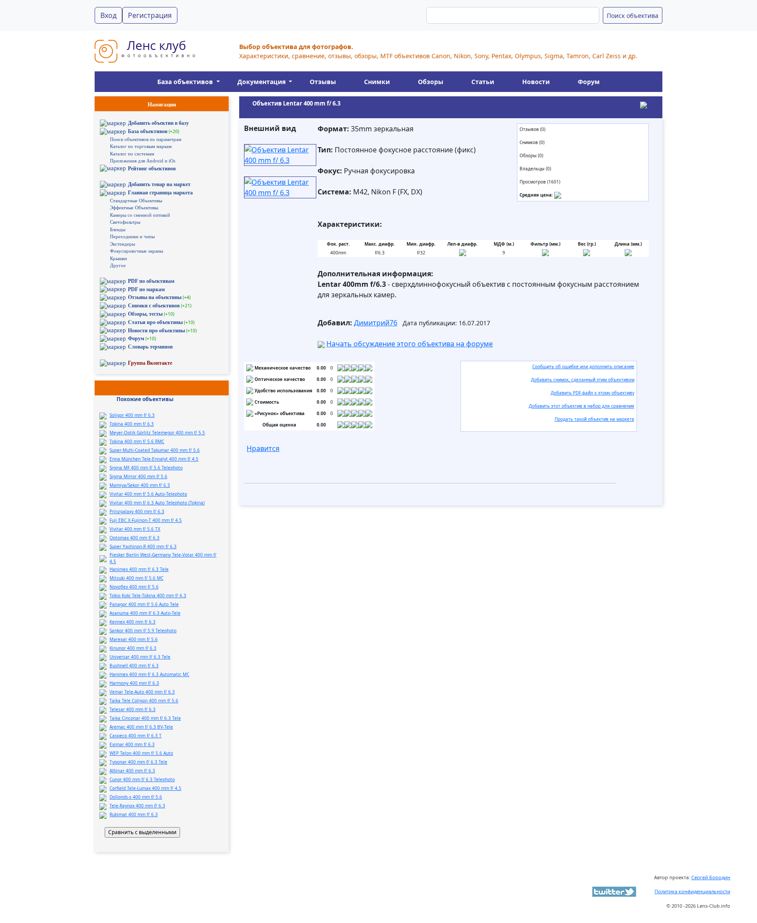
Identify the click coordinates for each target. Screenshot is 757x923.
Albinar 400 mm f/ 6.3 (132, 771)
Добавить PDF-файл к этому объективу (592, 393)
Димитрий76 (375, 323)
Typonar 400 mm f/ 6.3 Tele (138, 762)
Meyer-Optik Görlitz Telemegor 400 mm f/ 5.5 (157, 433)
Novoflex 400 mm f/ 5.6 (134, 587)
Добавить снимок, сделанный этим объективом (582, 380)
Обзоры (430, 82)
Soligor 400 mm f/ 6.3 (132, 415)
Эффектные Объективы (134, 207)
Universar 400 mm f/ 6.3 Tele (140, 657)
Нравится (263, 448)
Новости (536, 82)
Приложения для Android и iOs (142, 160)
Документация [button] (262, 82)
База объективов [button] (186, 82)
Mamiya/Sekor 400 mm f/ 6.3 (140, 485)
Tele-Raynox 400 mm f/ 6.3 (137, 806)
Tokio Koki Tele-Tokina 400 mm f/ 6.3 (148, 595)
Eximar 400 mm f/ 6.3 (132, 744)
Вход (108, 15)
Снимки (377, 82)
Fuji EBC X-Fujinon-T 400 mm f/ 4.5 (146, 520)
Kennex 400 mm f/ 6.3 (133, 622)
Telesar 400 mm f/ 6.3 (133, 709)
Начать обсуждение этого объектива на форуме (409, 344)
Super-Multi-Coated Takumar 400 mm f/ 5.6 (155, 450)
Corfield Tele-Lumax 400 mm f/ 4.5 (145, 788)
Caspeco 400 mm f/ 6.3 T (136, 736)
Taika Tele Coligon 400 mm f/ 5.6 (144, 701)
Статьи (482, 82)
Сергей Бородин (710, 877)
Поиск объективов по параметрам (145, 139)
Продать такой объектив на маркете (594, 419)
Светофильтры (125, 222)
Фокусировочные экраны (136, 251)
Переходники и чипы (132, 236)
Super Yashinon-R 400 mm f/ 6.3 (143, 546)
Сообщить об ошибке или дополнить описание (583, 366)
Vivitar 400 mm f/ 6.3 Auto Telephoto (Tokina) (157, 503)
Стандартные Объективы (136, 200)
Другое (118, 265)
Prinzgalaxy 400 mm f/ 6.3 (137, 511)
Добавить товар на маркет (159, 184)
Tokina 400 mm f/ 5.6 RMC (137, 441)
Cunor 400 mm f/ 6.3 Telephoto (142, 779)
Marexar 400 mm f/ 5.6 (134, 639)
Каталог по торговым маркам (141, 146)
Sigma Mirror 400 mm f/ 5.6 (138, 476)
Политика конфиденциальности (692, 891)
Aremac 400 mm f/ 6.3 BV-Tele (141, 727)
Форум (589, 82)
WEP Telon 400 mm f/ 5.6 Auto (141, 753)
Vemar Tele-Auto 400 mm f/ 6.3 (142, 692)
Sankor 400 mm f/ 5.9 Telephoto (143, 630)
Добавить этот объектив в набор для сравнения (581, 406)
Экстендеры (122, 244)
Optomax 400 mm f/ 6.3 (134, 538)
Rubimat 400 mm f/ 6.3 (134, 814)
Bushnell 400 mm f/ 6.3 (134, 665)
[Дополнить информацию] (557, 195)
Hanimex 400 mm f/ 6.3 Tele (139, 569)
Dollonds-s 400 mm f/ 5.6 (136, 797)
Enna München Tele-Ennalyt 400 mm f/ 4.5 (154, 459)
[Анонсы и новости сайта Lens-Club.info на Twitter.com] (614, 891)
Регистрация (150, 15)
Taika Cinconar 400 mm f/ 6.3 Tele (145, 718)
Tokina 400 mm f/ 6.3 (132, 424)
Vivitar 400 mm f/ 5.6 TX (135, 529)
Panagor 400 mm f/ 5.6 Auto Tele (144, 604)
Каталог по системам (132, 153)
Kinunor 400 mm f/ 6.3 (133, 648)
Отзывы (323, 82)
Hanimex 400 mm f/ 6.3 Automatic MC (149, 674)
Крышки (118, 258)
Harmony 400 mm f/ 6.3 (134, 683)
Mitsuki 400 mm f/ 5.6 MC (136, 578)
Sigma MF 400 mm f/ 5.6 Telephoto (146, 468)
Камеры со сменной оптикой (140, 215)
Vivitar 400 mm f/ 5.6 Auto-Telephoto (148, 494)
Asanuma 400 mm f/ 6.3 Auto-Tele (145, 613)
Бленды (117, 229)
